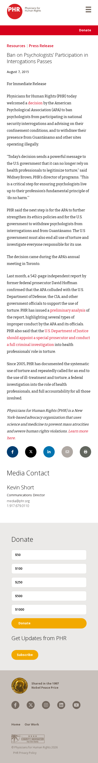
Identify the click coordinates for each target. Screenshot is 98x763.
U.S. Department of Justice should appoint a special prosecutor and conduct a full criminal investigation (48, 338)
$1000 (19, 609)
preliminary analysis (67, 310)
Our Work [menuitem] (32, 724)
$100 (18, 568)
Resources (16, 45)
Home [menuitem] (15, 724)
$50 (18, 555)
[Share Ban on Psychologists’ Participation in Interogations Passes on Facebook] (12, 452)
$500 (18, 596)
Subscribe (25, 654)
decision (35, 103)
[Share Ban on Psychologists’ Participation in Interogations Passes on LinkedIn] (49, 452)
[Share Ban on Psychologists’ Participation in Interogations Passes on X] (30, 452)
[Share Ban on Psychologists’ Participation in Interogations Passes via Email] (67, 452)
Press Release (41, 45)
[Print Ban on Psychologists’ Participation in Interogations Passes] (85, 452)
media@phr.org (18, 501)
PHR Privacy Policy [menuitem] (24, 753)
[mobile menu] (88, 9)
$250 (18, 582)
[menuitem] (15, 705)
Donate (85, 30)
